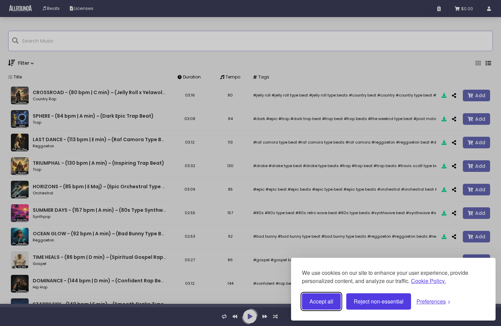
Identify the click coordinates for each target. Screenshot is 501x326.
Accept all (321, 301)
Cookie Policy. (428, 281)
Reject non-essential (379, 301)
